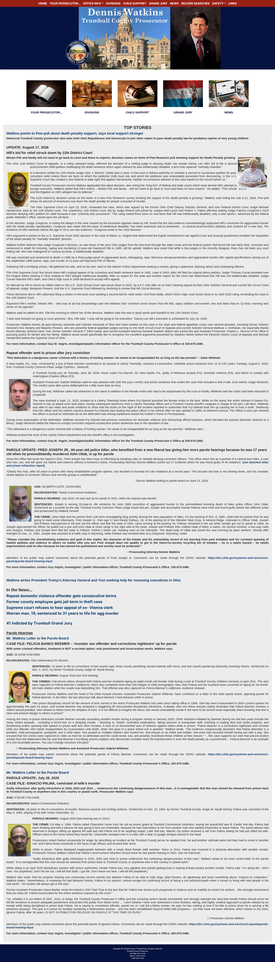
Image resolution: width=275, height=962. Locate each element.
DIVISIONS (113, 3)
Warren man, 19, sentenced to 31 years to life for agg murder (62, 613)
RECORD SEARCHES (195, 3)
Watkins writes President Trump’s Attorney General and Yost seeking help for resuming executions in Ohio (93, 580)
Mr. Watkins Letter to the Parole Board (37, 638)
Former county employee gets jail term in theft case (54, 601)
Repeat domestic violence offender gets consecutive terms (61, 596)
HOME (42, 3)
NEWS (174, 3)
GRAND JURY (158, 3)
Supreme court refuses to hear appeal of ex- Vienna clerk (59, 607)
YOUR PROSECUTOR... (65, 3)
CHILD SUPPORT (134, 3)
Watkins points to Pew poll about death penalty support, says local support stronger (74, 133)
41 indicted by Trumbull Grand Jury (39, 623)
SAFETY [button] (218, 3)
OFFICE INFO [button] (92, 3)
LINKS (232, 3)
